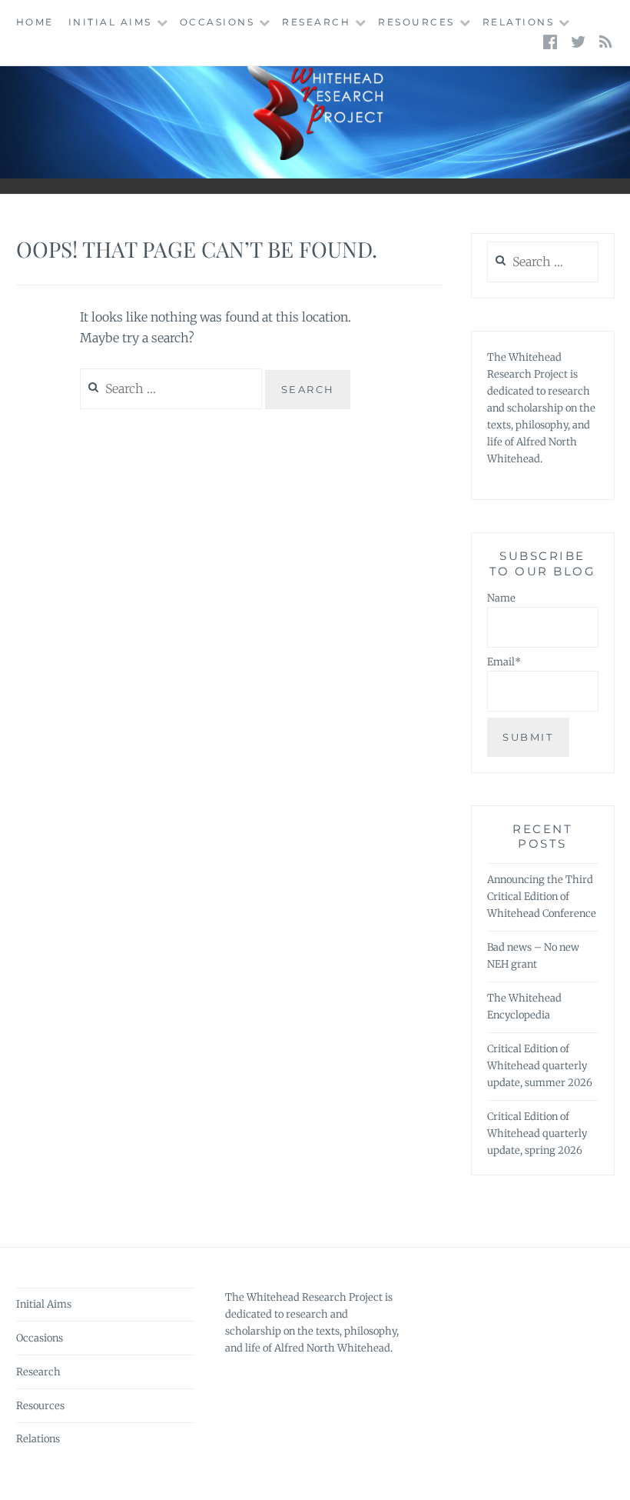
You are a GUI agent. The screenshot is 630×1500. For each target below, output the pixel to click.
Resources (416, 22)
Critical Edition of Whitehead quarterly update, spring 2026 (537, 1133)
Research (316, 22)
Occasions (217, 22)
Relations (518, 22)
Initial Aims (110, 22)
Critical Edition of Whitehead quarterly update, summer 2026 (539, 1065)
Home (35, 22)
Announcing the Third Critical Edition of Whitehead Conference (541, 896)
